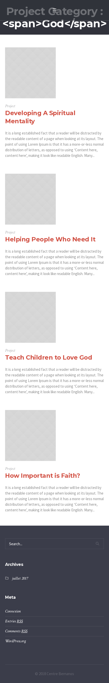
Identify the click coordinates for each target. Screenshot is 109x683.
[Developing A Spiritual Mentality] (30, 72)
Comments (16, 631)
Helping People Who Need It (50, 239)
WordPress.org (15, 641)
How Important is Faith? (42, 475)
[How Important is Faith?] (30, 435)
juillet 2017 (20, 578)
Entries (14, 621)
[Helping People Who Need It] (30, 199)
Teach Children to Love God (48, 357)
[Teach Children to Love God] (30, 317)
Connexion (13, 611)
